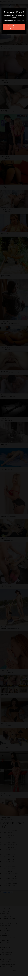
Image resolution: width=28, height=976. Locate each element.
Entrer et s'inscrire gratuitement (14, 27)
